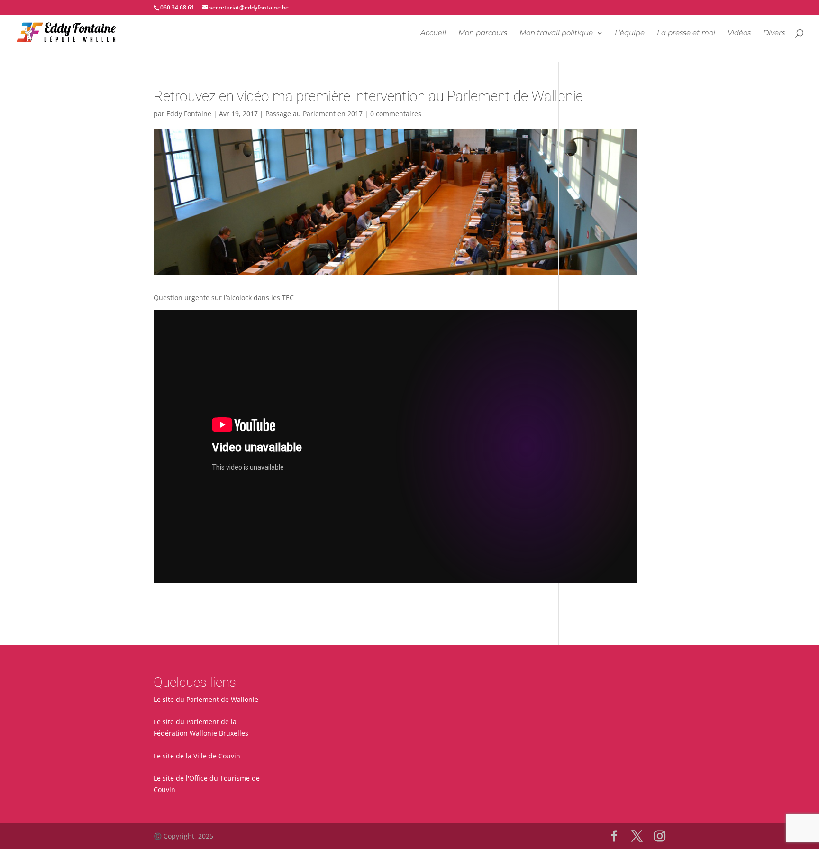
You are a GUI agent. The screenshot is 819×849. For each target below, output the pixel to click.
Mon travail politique (556, 33)
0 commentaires (395, 113)
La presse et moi (686, 33)
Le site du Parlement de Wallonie (206, 699)
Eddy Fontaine (188, 113)
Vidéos (739, 33)
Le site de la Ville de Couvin (197, 755)
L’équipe (630, 33)
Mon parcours (482, 33)
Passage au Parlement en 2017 (314, 113)
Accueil (433, 33)
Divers (774, 33)
